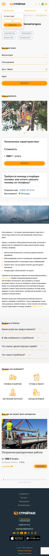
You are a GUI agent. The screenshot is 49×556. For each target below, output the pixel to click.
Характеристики (9, 33)
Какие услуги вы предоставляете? (18, 329)
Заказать (24, 83)
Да (13, 21)
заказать (24, 163)
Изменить (13, 25)
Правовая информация (24, 551)
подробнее (6, 466)
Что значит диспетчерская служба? (19, 346)
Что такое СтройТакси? (13, 354)
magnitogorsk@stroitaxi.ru (24, 529)
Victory (29, 553)
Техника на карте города (35, 4)
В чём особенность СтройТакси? (18, 337)
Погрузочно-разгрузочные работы (22, 452)
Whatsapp (25, 193)
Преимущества (26, 33)
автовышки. (6, 278)
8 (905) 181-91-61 (39, 4)
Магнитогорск (25, 519)
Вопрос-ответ (8, 38)
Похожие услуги (25, 38)
